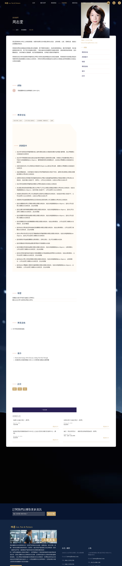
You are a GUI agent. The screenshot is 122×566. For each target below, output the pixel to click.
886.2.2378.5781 (69, 564)
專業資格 (85, 66)
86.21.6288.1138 (95, 562)
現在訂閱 (51, 514)
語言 (92, 3)
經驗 (85, 47)
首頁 (33, 3)
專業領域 (53, 3)
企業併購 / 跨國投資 (42, 120)
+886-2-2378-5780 (86, 40)
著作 (83, 71)
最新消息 (75, 3)
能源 (52, 120)
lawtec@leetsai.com (72, 556)
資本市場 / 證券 (18, 120)
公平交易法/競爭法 (29, 120)
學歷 (83, 62)
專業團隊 (64, 3)
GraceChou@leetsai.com (89, 43)
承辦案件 (85, 57)
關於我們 (43, 3)
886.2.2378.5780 (69, 560)
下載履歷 (44, 410)
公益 (84, 3)
